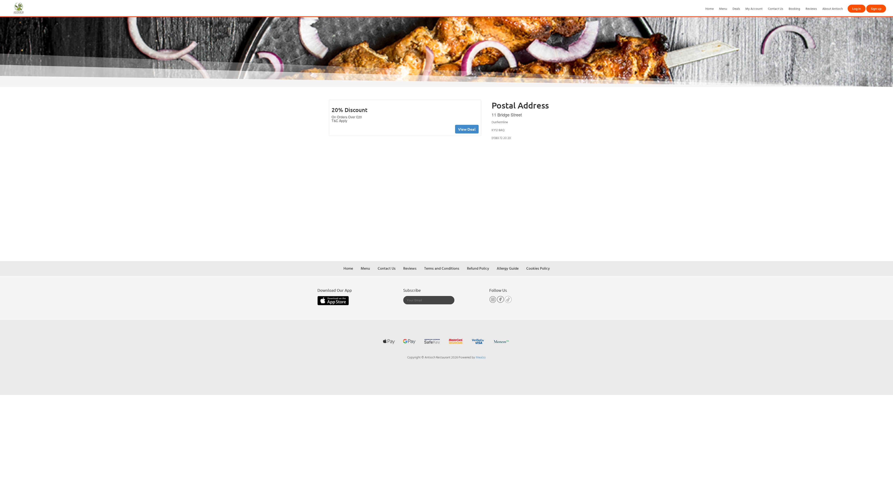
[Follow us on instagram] (493, 301)
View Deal (467, 129)
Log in (856, 8)
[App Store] (333, 300)
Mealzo (481, 357)
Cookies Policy (538, 268)
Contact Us (775, 8)
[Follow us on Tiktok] (508, 301)
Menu (723, 8)
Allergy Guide (508, 268)
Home (709, 8)
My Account (754, 8)
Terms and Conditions (441, 268)
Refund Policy (478, 268)
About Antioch (832, 8)
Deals (736, 8)
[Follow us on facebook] (501, 301)
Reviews (811, 8)
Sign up (876, 8)
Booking (794, 8)
